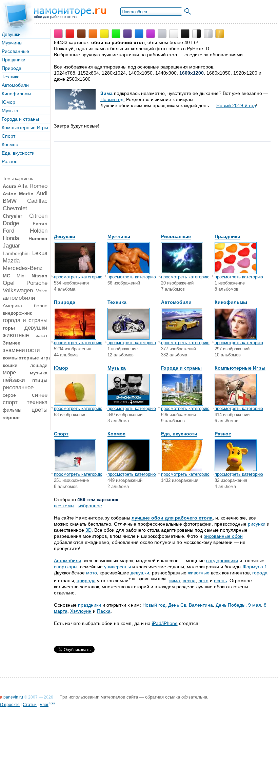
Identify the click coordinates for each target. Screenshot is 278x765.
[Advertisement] (105, 191)
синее (39, 395)
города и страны (25, 320)
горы (9, 328)
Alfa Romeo (32, 186)
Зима (106, 93)
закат (41, 335)
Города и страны (20, 119)
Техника (11, 76)
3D (88, 530)
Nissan (39, 275)
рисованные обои (223, 536)
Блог (44, 704)
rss (53, 703)
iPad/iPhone (165, 623)
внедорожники (222, 560)
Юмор (8, 102)
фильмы (12, 410)
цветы (39, 410)
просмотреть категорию (78, 276)
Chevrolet (15, 208)
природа (86, 580)
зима (174, 580)
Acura (9, 186)
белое (40, 305)
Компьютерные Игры (25, 127)
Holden (38, 231)
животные (16, 335)
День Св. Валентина (190, 605)
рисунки (256, 524)
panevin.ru (13, 697)
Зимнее (11, 343)
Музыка (10, 110)
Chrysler (12, 216)
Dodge (11, 223)
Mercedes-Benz (23, 268)
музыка (38, 372)
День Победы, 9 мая (238, 605)
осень (220, 580)
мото (91, 572)
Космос (10, 144)
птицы (39, 380)
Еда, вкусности (18, 153)
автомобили (19, 298)
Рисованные (15, 51)
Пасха (104, 611)
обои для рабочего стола (55, 17)
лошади (38, 365)
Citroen (38, 216)
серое (9, 395)
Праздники (13, 59)
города (259, 572)
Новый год (111, 99)
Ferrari (40, 223)
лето (203, 580)
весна (189, 580)
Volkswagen (18, 290)
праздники (89, 605)
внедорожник (17, 313)
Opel (9, 283)
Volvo (41, 290)
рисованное (18, 387)
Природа (11, 68)
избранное (90, 505)
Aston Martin (18, 193)
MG (7, 275)
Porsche (36, 283)
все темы (64, 505)
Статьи (30, 704)
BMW (10, 201)
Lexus (39, 253)
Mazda (11, 260)
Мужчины (12, 42)
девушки (35, 328)
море (9, 372)
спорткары (65, 566)
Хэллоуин (81, 611)
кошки (10, 365)
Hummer (37, 238)
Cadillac (37, 201)
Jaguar (11, 245)
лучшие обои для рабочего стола (172, 518)
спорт (10, 402)
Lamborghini (16, 253)
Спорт (8, 136)
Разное (10, 161)
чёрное (11, 417)
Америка (12, 305)
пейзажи (14, 380)
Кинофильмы (16, 93)
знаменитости (21, 350)
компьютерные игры (28, 357)
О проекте (10, 704)
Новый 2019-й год (236, 105)
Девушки (11, 34)
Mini (21, 275)
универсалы (117, 566)
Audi (41, 193)
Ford (8, 231)
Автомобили (15, 85)
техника (37, 402)
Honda (11, 238)
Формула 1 (255, 566)
